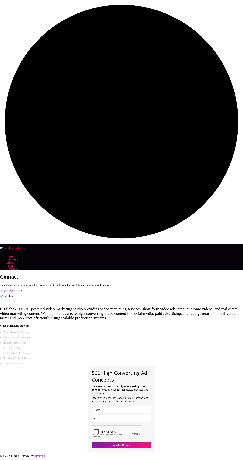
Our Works (12, 259)
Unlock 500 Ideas (121, 445)
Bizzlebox (39, 455)
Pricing (10, 265)
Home (10, 256)
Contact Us (12, 268)
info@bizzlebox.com (11, 290)
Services (11, 262)
